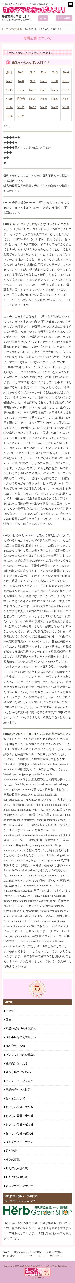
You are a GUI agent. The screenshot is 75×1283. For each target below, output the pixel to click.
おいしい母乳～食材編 (19, 1115)
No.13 (9, 89)
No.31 (20, 116)
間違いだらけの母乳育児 (21, 1028)
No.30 (9, 116)
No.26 (32, 107)
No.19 (9, 98)
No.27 (43, 107)
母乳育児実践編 (15, 1045)
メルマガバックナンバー (21, 1185)
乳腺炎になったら (17, 1063)
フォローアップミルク (19, 1080)
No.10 (43, 81)
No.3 (32, 72)
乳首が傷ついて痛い (18, 1072)
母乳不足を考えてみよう (21, 1037)
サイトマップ (56, 1256)
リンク (41, 1256)
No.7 (9, 81)
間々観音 (11, 1150)
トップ (5, 29)
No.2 (21, 72)
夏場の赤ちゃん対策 (18, 1089)
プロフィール (26, 1256)
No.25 (20, 107)
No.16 (43, 89)
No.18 (65, 89)
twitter (43, 18)
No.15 (32, 89)
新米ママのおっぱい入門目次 (27, 1252)
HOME (10, 1011)
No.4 (44, 72)
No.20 (32, 98)
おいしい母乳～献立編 (19, 1124)
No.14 (20, 89)
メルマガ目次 (16, 29)
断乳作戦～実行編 (17, 1177)
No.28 (54, 107)
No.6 (66, 72)
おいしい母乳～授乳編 (19, 1133)
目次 (8, 1019)
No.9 (32, 81)
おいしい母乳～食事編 (19, 1107)
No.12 (65, 81)
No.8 (21, 81)
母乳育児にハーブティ (19, 1142)
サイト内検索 (64, 18)
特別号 (21, 98)
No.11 (54, 81)
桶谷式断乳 (13, 1159)
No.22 (54, 98)
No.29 (65, 107)
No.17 (54, 89)
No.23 (65, 98)
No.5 (55, 72)
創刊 (9, 72)
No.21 (43, 98)
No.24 (9, 107)
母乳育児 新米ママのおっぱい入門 (39, 1266)
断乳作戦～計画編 (17, 1168)
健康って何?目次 (54, 1252)
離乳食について (15, 1098)
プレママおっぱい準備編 (21, 1054)
